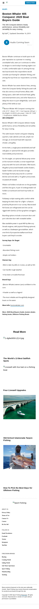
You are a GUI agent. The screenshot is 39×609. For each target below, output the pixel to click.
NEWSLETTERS (30, 2)
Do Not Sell (5, 524)
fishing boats (7, 314)
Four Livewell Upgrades (14, 390)
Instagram (5, 542)
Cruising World (6, 560)
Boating (4, 557)
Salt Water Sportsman (8, 565)
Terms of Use (5, 515)
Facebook (4, 536)
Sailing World (6, 563)
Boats (4, 9)
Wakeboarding (6, 571)
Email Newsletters (7, 533)
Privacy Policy (6, 512)
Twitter (4, 539)
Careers (4, 521)
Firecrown (24, 595)
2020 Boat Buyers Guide (15, 312)
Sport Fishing (6, 569)
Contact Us (5, 518)
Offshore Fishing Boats (20, 314)
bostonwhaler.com (17, 305)
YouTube (4, 545)
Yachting (4, 574)
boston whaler (30, 312)
